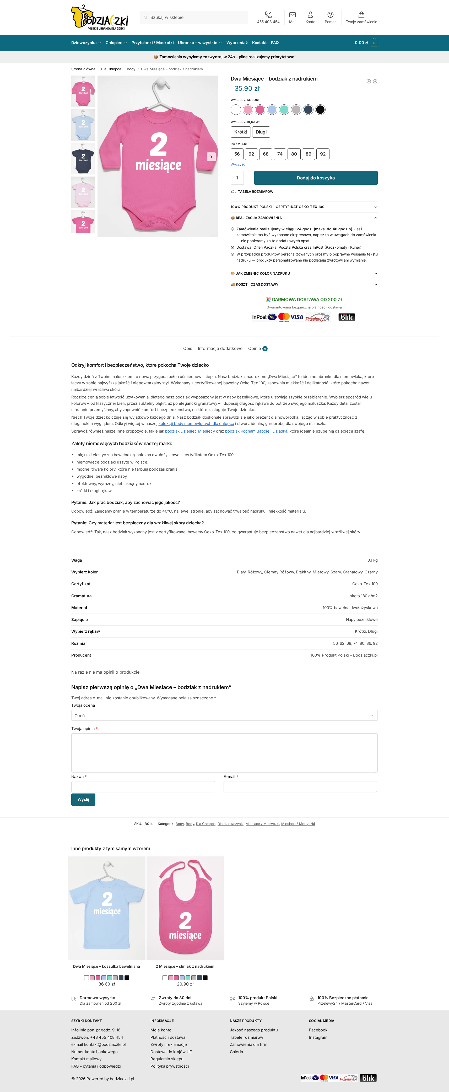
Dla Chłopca (111, 69)
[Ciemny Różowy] (260, 109)
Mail (292, 21)
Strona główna (83, 69)
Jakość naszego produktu (254, 1029)
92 (323, 154)
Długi (261, 132)
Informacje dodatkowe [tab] (220, 348)
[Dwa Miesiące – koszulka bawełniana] (106, 908)
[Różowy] (248, 109)
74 (280, 154)
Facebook (318, 1029)
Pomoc (331, 21)
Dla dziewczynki (231, 824)
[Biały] (236, 109)
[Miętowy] (284, 109)
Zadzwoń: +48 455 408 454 (97, 1037)
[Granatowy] (308, 109)
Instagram (318, 1037)
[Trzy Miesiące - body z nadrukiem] (375, 81)
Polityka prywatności (169, 1066)
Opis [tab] (187, 348)
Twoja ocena (83, 705)
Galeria (236, 1051)
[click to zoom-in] (158, 156)
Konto (310, 21)
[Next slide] (211, 156)
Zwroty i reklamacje (168, 1044)
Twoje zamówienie (361, 21)
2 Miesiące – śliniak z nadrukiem (185, 966)
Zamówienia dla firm (248, 1044)
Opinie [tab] (257, 348)
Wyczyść (238, 164)
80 (294, 154)
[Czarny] (320, 109)
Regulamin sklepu (166, 1058)
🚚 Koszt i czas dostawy (255, 284)
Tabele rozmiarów (246, 1037)
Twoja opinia (84, 728)
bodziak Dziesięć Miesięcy (190, 431)
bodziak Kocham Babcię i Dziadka (256, 431)
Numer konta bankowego (94, 1051)
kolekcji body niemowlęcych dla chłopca (196, 423)
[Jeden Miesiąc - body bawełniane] (368, 81)
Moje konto (160, 1029)
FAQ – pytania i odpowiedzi (96, 1066)
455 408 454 (268, 21)
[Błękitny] (272, 109)
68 (266, 154)
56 (237, 154)
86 (308, 154)
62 (251, 154)
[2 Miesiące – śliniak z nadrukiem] (185, 908)
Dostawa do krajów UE (171, 1051)
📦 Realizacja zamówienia (256, 218)
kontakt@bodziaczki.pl (105, 1044)
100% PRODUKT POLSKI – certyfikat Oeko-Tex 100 (278, 207)
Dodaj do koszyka (316, 177)
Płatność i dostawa (167, 1037)
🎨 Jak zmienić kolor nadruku (260, 273)
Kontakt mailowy (86, 1058)
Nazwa (79, 776)
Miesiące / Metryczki (262, 824)
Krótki (240, 132)
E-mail (231, 776)
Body (131, 69)
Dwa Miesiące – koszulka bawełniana (106, 966)
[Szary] (296, 109)
